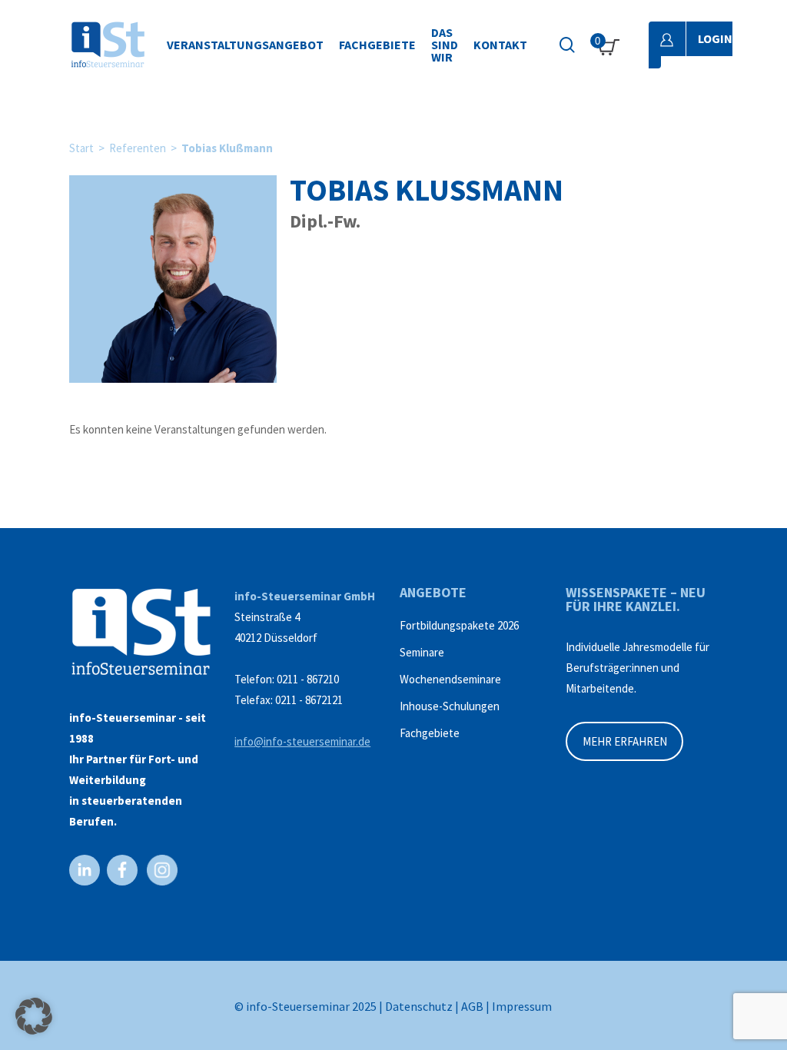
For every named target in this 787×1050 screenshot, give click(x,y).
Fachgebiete (430, 733)
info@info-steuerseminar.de (302, 741)
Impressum (522, 1006)
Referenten (137, 148)
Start (81, 148)
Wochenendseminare (450, 679)
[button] (34, 1016)
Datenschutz (419, 1006)
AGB (472, 1006)
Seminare (422, 652)
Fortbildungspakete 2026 (459, 625)
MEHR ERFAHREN (625, 741)
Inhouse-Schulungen (450, 706)
